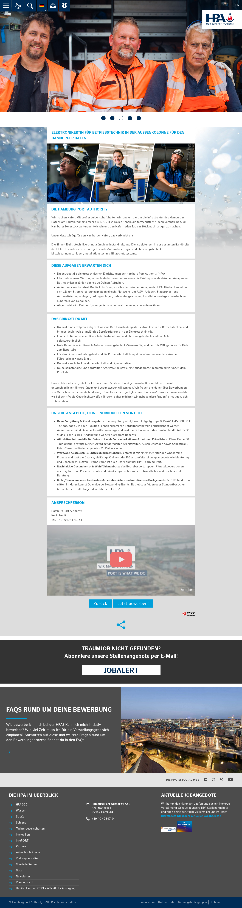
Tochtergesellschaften (30, 828)
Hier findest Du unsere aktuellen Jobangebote (191, 816)
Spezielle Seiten (26, 864)
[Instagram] (211, 780)
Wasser (21, 810)
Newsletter (23, 876)
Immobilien (23, 834)
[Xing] (219, 780)
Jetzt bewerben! (133, 603)
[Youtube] (228, 781)
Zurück (100, 603)
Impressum (147, 902)
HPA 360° (22, 804)
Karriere (21, 846)
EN (237, 5)
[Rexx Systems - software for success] (188, 614)
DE (229, 5)
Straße (20, 816)
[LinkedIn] (203, 780)
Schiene (21, 822)
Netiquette (217, 902)
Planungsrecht (25, 882)
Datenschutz (166, 902)
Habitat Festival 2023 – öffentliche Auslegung (45, 888)
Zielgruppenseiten (27, 858)
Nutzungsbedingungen (192, 902)
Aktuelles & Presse (28, 852)
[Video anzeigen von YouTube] (121, 560)
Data (19, 870)
